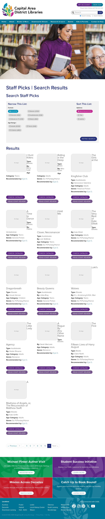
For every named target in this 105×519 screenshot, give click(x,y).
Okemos (51, 505)
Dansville (5, 507)
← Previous (12, 446)
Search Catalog (86, 16)
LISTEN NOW (78, 493)
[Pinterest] (83, 505)
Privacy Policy (39, 515)
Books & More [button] (23, 22)
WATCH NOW (26, 493)
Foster (21, 505)
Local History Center (37, 507)
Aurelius (5, 505)
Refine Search (88, 139)
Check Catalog (15, 197)
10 (45, 446)
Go (100, 12)
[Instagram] (78, 505)
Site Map (47, 515)
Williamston (65, 507)
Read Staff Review (17, 201)
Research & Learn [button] (58, 22)
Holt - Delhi (23, 510)
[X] (88, 505)
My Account (84, 5)
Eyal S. (24, 179)
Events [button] (70, 22)
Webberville (65, 505)
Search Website (98, 16)
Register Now (26, 472)
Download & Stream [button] (40, 22)
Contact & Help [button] (97, 22)
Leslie (32, 505)
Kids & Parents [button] (82, 22)
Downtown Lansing (9, 510)
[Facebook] (74, 505)
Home (4, 22)
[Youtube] (93, 505)
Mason (32, 510)
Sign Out (97, 5)
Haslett (21, 507)
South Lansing (53, 507)
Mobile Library (66, 510)
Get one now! (99, 8)
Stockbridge (52, 510)
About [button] (11, 22)
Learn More (78, 472)
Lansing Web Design (29, 515)
